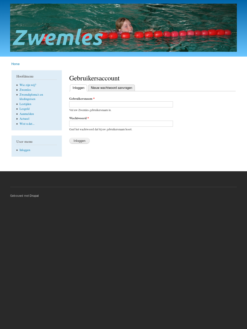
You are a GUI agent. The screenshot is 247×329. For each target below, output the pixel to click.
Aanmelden (27, 114)
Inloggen (25, 150)
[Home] (124, 28)
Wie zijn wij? (28, 85)
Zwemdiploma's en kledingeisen (31, 96)
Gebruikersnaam (82, 98)
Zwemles (25, 90)
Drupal (34, 195)
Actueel (24, 119)
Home (15, 63)
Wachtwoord (79, 118)
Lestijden (25, 104)
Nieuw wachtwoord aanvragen (111, 87)
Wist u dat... (27, 124)
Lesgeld (24, 109)
